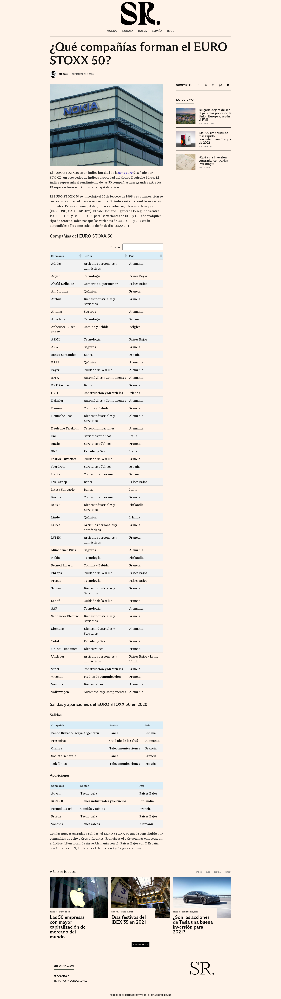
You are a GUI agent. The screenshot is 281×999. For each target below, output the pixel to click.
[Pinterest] (213, 85)
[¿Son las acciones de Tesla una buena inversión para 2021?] (202, 897)
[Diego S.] (54, 74)
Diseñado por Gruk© (160, 995)
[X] (205, 85)
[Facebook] (198, 85)
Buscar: (116, 247)
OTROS (199, 872)
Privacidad (61, 976)
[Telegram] (228, 85)
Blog (208, 872)
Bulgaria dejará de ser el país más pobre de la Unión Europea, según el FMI (215, 115)
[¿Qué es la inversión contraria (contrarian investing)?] (185, 162)
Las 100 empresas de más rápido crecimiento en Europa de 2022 (215, 137)
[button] (80, 256)
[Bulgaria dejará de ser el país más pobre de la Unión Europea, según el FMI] (185, 116)
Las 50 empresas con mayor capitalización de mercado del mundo (68, 927)
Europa (228, 872)
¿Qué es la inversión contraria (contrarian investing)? (213, 160)
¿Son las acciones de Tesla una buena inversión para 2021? (193, 924)
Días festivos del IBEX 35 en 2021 (128, 919)
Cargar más (139, 944)
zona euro (125, 172)
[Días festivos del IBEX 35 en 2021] (140, 897)
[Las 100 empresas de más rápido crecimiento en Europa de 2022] (185, 139)
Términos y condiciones (70, 980)
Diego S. (63, 74)
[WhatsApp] (220, 85)
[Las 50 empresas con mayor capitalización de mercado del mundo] (79, 897)
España (217, 872)
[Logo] (140, 13)
